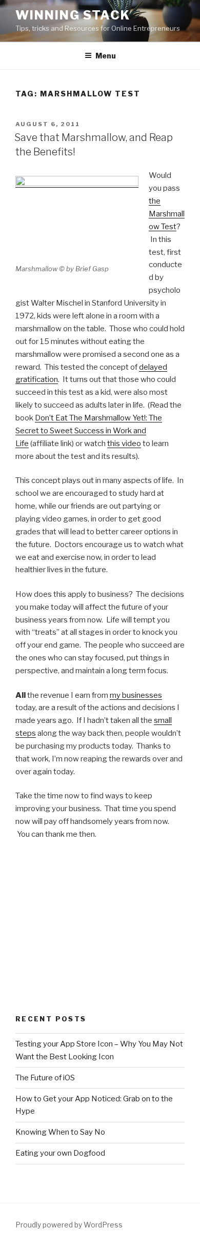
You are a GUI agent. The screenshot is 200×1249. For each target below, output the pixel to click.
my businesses (136, 695)
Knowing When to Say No (60, 1132)
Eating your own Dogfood (60, 1153)
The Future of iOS (45, 1077)
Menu (105, 55)
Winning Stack (72, 15)
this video (124, 443)
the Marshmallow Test (167, 213)
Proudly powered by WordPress (69, 1224)
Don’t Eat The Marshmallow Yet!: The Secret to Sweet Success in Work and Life (88, 430)
